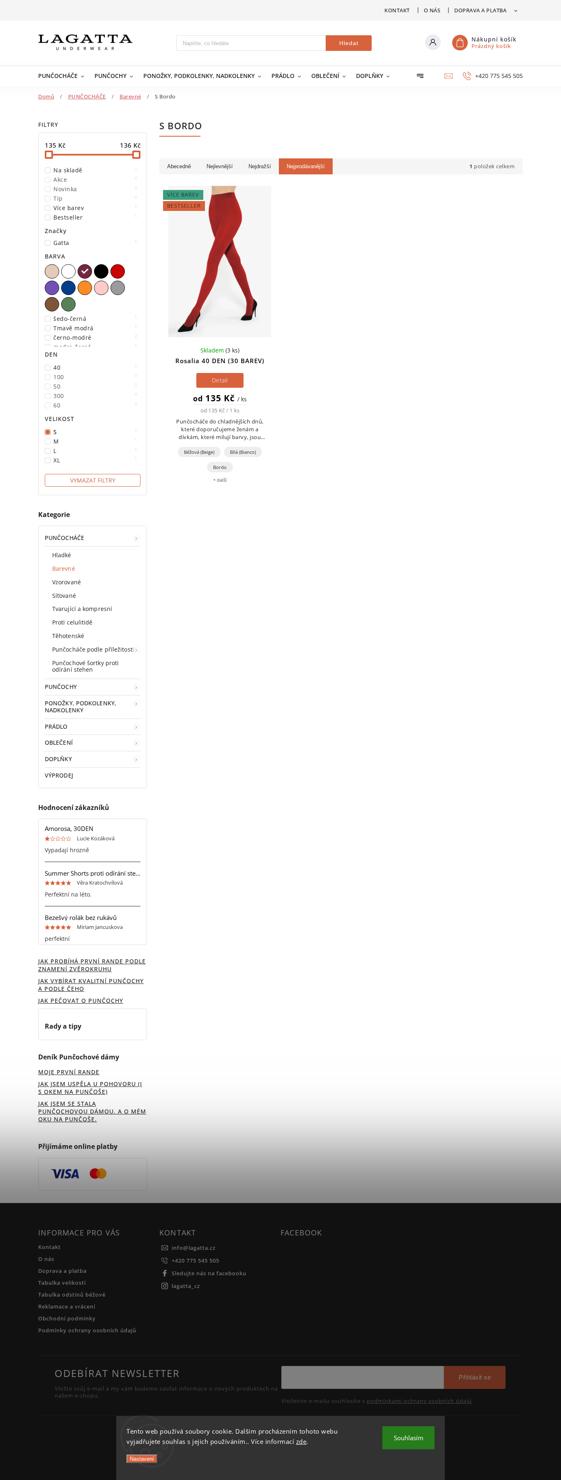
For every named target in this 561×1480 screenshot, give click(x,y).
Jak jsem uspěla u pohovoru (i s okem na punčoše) (90, 1088)
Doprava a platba (480, 10)
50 (95, 386)
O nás (432, 10)
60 (95, 405)
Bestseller (95, 217)
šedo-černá (95, 319)
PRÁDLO (56, 726)
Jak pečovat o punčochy (80, 1000)
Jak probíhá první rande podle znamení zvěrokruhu (92, 965)
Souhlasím (408, 1438)
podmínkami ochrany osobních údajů (419, 1401)
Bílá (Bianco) (243, 452)
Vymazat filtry (92, 480)
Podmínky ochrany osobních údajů (87, 1330)
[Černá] (102, 271)
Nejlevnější (220, 166)
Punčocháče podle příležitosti (93, 649)
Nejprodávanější (306, 166)
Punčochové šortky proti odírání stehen (85, 666)
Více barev (95, 208)
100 (95, 377)
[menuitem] (62, 76)
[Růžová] (102, 288)
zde (301, 1441)
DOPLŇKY (58, 759)
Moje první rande (68, 1072)
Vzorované (66, 582)
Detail (220, 380)
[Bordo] (86, 271)
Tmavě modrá (95, 328)
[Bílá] (69, 271)
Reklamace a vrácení (66, 1306)
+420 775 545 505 (195, 1260)
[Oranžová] (86, 288)
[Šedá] (118, 288)
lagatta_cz (186, 1286)
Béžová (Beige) (199, 452)
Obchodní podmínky (67, 1318)
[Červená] (118, 271)
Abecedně (179, 166)
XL (95, 460)
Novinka (95, 189)
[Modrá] (69, 288)
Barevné (63, 568)
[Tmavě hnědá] (53, 304)
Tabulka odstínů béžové (72, 1294)
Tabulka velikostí (62, 1282)
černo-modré (95, 337)
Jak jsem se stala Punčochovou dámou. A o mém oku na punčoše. (92, 1111)
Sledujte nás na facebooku (209, 1273)
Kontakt (397, 10)
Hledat (349, 43)
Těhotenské (68, 636)
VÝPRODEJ (59, 775)
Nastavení (142, 1459)
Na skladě (95, 170)
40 (95, 367)
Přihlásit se (475, 1377)
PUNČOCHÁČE (64, 538)
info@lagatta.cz (194, 1247)
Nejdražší (259, 166)
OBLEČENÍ (59, 742)
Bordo (220, 467)
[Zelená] (69, 304)
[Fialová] (53, 288)
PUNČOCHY (61, 687)
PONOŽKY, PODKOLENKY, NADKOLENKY (80, 706)
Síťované (64, 595)
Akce (95, 179)
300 (95, 396)
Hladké (61, 555)
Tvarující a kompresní (82, 609)
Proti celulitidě (72, 622)
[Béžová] (53, 271)
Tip (95, 198)
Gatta (95, 243)
